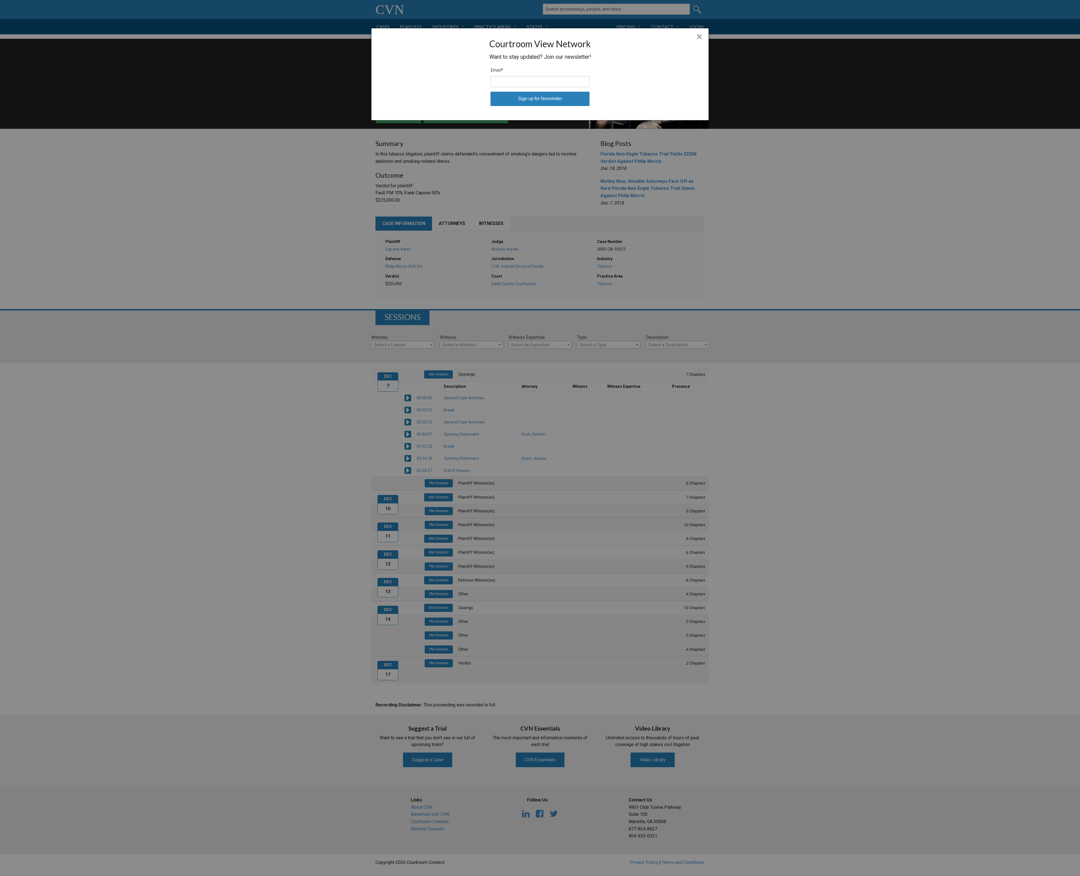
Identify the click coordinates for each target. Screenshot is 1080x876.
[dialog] (540, 74)
